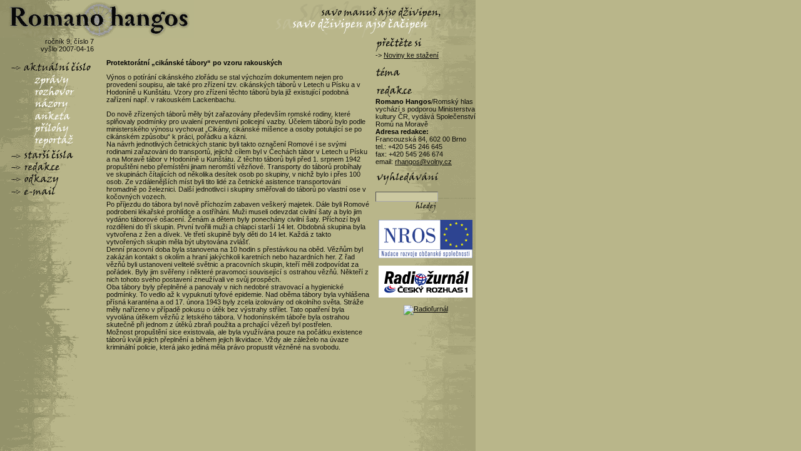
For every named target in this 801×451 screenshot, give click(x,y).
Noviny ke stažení (411, 55)
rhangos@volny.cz (423, 161)
